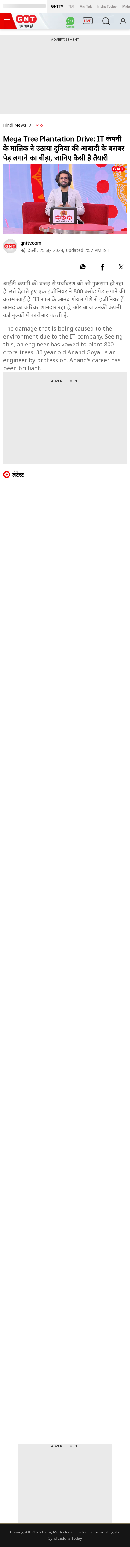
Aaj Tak (86, 6)
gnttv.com (31, 243)
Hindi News (14, 125)
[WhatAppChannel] (71, 23)
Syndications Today (65, 1538)
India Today (107, 6)
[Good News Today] (26, 25)
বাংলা (71, 6)
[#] (82, 268)
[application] (65, 199)
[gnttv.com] (10, 246)
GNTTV (57, 6)
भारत (40, 125)
